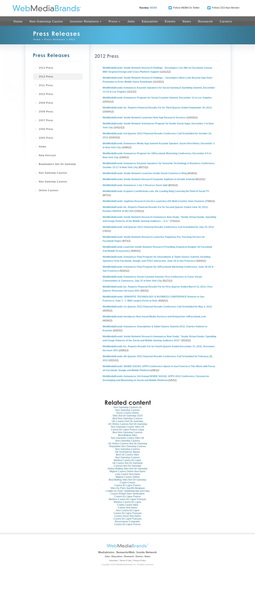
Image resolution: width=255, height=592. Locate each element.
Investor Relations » (86, 21)
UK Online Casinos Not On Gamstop (127, 424)
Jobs (131, 21)
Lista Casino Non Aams (127, 474)
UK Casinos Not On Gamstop (127, 421)
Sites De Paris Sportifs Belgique (127, 488)
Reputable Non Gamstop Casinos (127, 446)
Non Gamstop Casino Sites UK (127, 426)
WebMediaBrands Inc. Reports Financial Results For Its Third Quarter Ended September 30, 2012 (157, 107)
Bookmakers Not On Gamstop (57, 164)
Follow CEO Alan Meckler (225, 7)
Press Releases (54, 39)
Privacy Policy (139, 560)
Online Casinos (48, 190)
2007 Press (46, 120)
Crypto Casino (127, 482)
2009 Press (46, 102)
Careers (226, 21)
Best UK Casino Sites (127, 454)
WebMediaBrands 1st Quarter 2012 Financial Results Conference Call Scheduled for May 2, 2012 (157, 306)
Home (18, 21)
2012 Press (46, 76)
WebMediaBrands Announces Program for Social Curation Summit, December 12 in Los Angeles (157, 97)
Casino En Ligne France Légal (127, 429)
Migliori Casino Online (128, 477)
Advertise (113, 560)
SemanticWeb (125, 552)
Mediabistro (106, 552)
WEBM (153, 7)
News (186, 21)
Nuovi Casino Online (127, 413)
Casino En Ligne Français (128, 513)
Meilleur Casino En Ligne (127, 460)
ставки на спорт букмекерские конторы (128, 491)
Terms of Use (125, 560)
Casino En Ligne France (127, 485)
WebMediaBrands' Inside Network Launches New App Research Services (144, 117)
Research (205, 21)
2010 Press (46, 94)
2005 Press (46, 138)
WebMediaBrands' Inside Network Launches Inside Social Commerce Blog (145, 173)
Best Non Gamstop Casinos (127, 418)
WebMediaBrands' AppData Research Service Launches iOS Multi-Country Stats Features (154, 201)
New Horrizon (47, 155)
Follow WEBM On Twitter (186, 7)
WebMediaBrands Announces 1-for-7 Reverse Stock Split (135, 185)
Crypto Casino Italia (127, 504)
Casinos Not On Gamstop (127, 465)
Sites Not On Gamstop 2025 (128, 415)
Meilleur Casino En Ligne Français (127, 499)
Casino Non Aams (127, 507)
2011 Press (46, 85)
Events (170, 21)
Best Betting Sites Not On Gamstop (127, 479)
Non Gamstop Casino (46, 21)
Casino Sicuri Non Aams (127, 516)
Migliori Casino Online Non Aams (127, 471)
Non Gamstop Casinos (53, 173)
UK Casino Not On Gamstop (127, 463)
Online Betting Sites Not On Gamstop (127, 468)
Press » (114, 21)
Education (150, 21)
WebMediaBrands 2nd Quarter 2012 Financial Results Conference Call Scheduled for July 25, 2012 (158, 227)
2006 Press (46, 129)
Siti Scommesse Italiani (127, 452)
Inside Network (146, 552)
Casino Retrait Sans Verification (127, 493)
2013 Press (46, 67)
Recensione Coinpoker (127, 521)
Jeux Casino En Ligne (127, 510)
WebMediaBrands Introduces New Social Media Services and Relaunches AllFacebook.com (154, 316)
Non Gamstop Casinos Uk (128, 407)
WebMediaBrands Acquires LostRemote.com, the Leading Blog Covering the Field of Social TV (156, 191)
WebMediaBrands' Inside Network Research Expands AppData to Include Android (149, 179)
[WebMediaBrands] (42, 8)
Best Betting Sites (127, 435)
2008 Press (46, 111)
